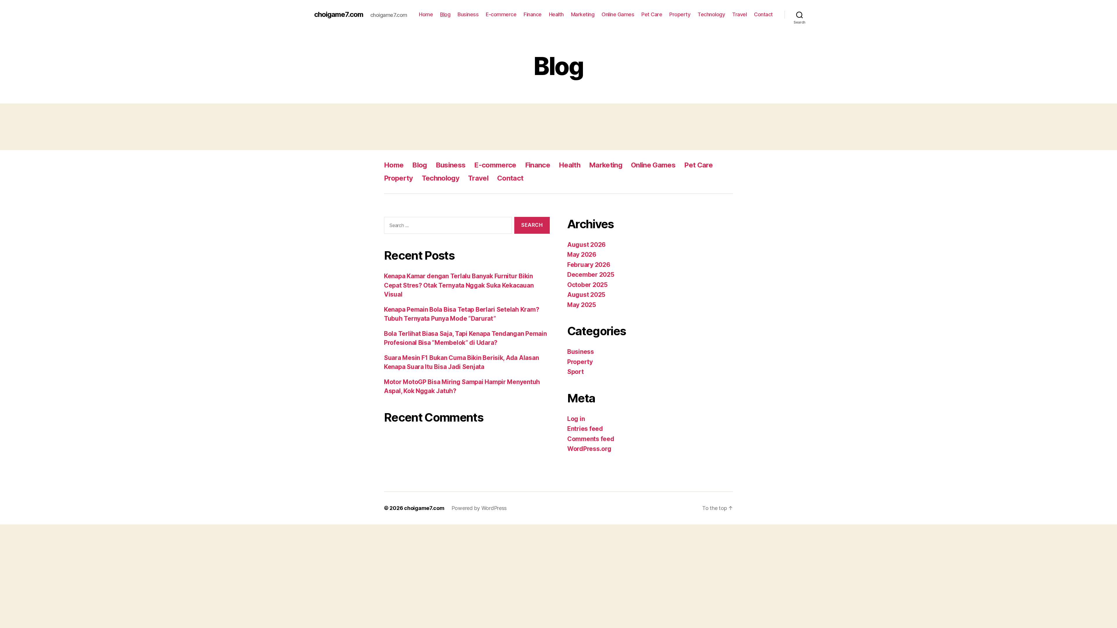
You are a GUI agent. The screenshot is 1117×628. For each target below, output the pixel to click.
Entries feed (585, 428)
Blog (445, 14)
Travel (739, 14)
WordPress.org (589, 448)
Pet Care (651, 14)
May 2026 (581, 254)
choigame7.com (338, 14)
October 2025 (587, 284)
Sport (575, 371)
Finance (533, 14)
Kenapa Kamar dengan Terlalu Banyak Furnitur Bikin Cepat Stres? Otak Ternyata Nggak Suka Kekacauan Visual (458, 285)
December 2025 (590, 274)
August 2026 (586, 244)
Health (556, 14)
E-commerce (501, 14)
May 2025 (581, 304)
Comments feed (590, 439)
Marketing (583, 14)
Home (426, 14)
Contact (763, 14)
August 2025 (586, 294)
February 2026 (588, 264)
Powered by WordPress (479, 508)
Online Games (618, 14)
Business (468, 14)
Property (679, 14)
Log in (576, 418)
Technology (711, 14)
